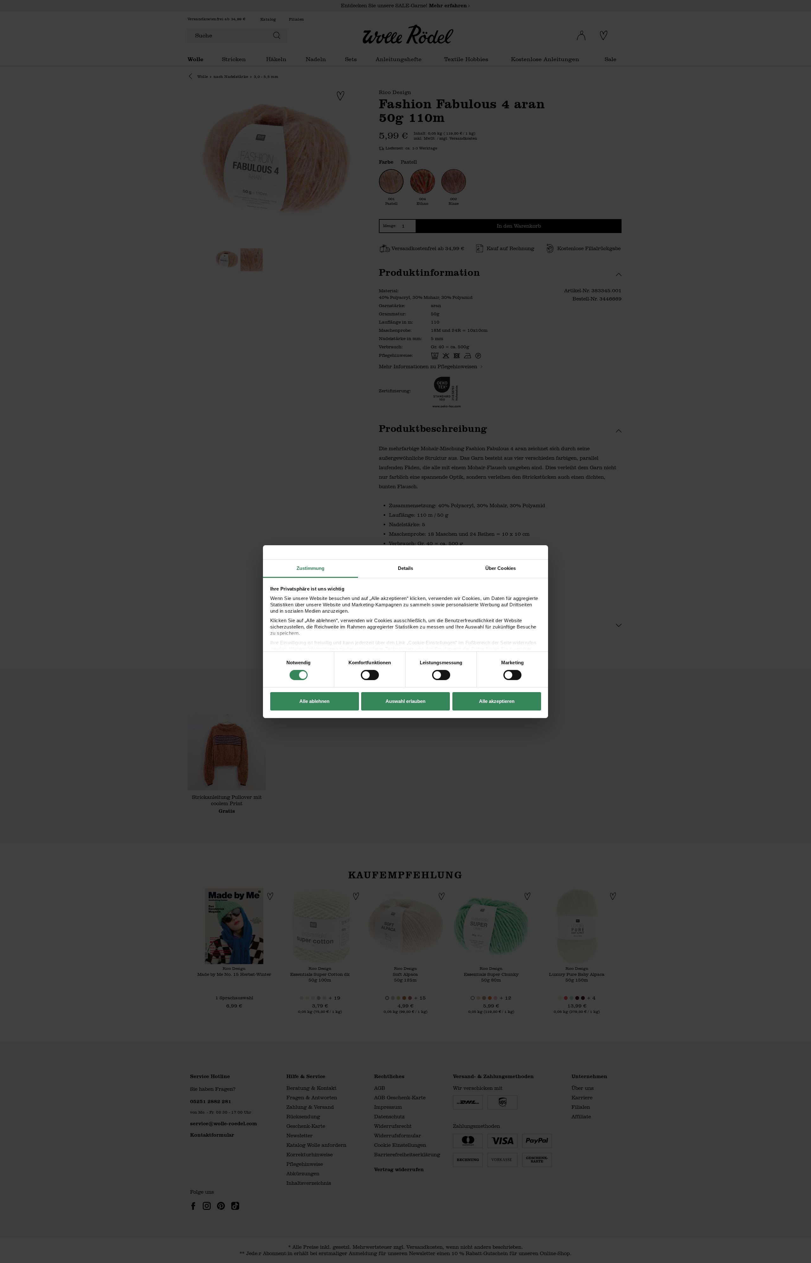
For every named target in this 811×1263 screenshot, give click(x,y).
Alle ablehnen (314, 701)
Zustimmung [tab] (311, 568)
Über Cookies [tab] (500, 568)
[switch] (370, 675)
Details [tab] (405, 568)
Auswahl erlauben (405, 701)
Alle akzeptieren (496, 701)
